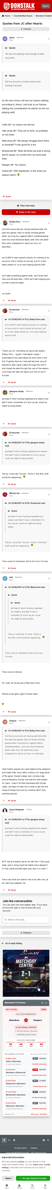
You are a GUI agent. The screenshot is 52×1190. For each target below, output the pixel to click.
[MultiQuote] (3, 300)
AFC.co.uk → (35, 1114)
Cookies (33, 1148)
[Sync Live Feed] (46, 1002)
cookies (20, 1161)
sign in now (19, 907)
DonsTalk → (44, 1114)
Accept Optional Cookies (35, 1178)
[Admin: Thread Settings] (42, 1002)
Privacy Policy (21, 1148)
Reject (8, 1178)
